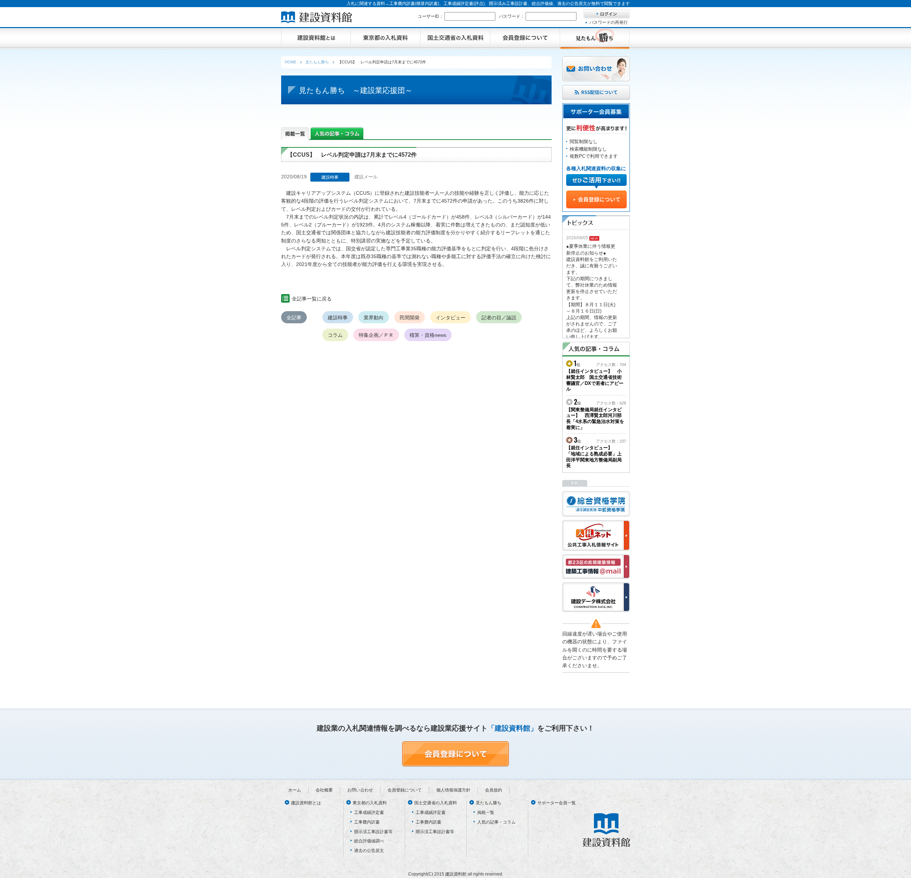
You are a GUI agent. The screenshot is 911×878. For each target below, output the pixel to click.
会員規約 (493, 790)
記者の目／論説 (498, 317)
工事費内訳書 (367, 822)
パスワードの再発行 (608, 22)
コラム (335, 335)
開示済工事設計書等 (373, 831)
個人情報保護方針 (453, 790)
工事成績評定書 (369, 812)
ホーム (294, 790)
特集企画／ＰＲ (376, 335)
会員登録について (405, 790)
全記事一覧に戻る (312, 299)
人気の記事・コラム (496, 822)
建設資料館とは (306, 802)
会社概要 (324, 790)
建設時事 (338, 317)
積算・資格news (428, 335)
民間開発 (410, 317)
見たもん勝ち (488, 802)
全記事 (293, 317)
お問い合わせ (360, 790)
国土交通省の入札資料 (435, 802)
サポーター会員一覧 (556, 802)
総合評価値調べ (369, 840)
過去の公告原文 (369, 850)
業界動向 (374, 317)
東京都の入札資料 (370, 802)
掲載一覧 (485, 812)
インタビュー (450, 317)
